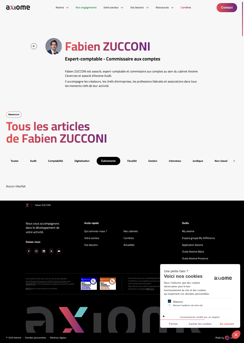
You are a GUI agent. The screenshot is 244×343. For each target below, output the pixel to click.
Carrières (129, 238)
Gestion (152, 160)
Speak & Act (30, 284)
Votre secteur (91, 238)
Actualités (129, 245)
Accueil (27, 205)
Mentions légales (58, 337)
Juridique (198, 160)
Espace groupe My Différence (198, 238)
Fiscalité (132, 160)
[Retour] (34, 46)
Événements (108, 160)
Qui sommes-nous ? (95, 231)
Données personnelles (35, 337)
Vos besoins (91, 245)
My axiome (188, 231)
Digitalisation (82, 160)
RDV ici (28, 288)
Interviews (175, 160)
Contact (227, 7)
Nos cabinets (131, 231)
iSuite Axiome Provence (195, 258)
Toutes (14, 160)
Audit (33, 160)
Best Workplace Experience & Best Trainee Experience (47, 281)
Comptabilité (55, 160)
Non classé (221, 160)
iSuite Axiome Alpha (193, 252)
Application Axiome (192, 245)
